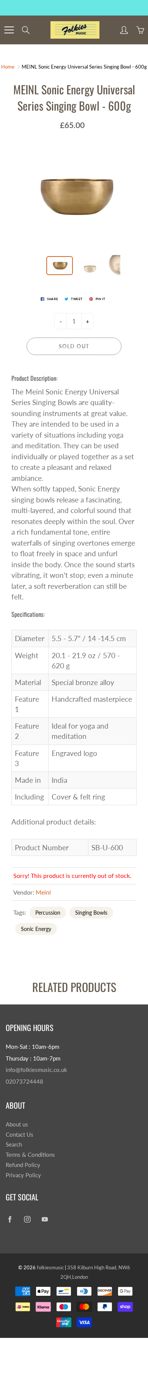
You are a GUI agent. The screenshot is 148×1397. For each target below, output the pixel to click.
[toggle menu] (9, 30)
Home (7, 67)
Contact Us (19, 1134)
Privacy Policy (23, 1175)
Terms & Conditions (30, 1154)
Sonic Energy (36, 929)
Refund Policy (23, 1165)
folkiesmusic (50, 1267)
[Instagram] (27, 1219)
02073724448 (24, 1081)
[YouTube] (44, 1219)
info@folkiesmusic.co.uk (36, 1070)
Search (14, 1144)
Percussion (47, 912)
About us (17, 1124)
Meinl (43, 892)
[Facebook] (9, 1219)
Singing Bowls (91, 912)
